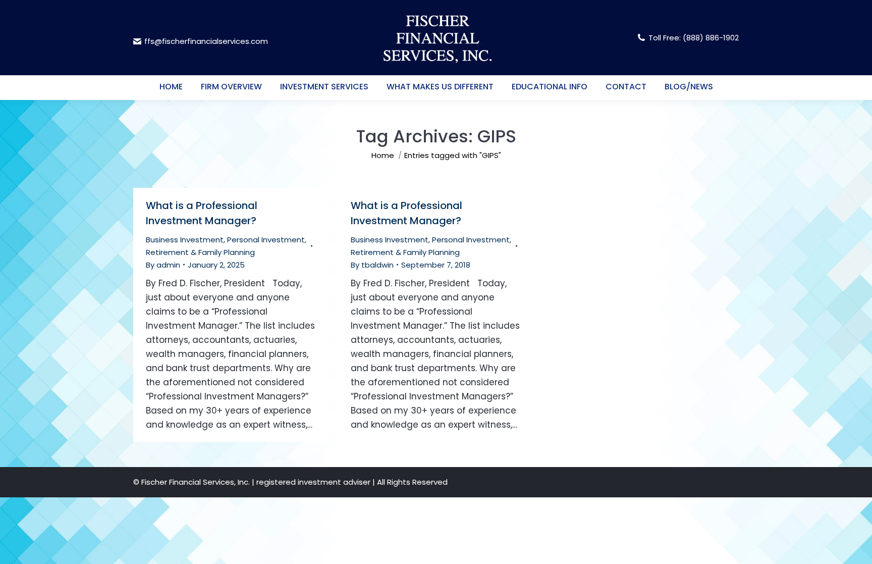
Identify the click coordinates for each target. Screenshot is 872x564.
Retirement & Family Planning (200, 252)
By (163, 265)
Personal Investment (266, 239)
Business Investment (185, 239)
